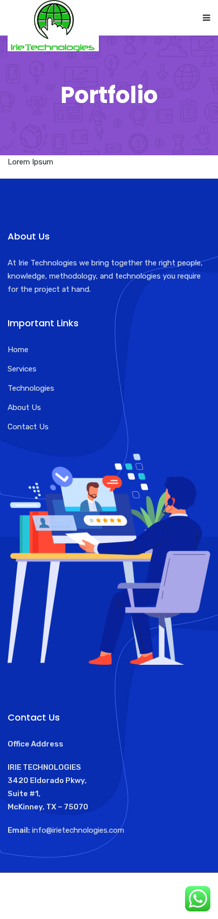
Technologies (31, 388)
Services (22, 368)
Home (18, 349)
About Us (24, 407)
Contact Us (28, 426)
